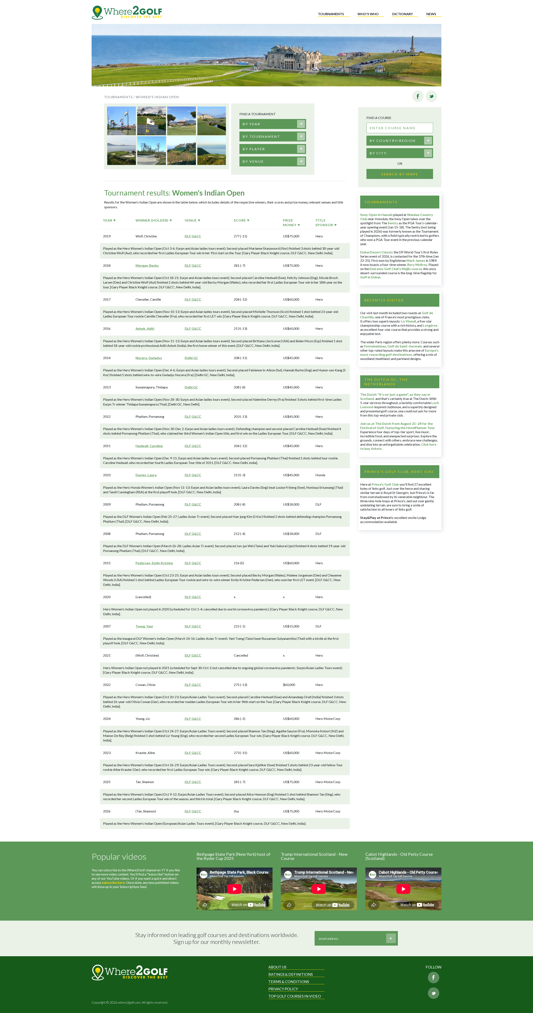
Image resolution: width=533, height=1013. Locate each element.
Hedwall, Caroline (149, 446)
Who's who (368, 14)
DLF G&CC (193, 236)
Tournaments (331, 14)
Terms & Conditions (288, 981)
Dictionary (402, 14)
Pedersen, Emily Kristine (154, 563)
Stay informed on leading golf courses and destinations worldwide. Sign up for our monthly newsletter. (216, 938)
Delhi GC (191, 358)
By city (378, 153)
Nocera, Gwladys (149, 358)
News (431, 14)
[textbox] (251, 124)
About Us (277, 967)
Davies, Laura (146, 475)
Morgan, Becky (147, 265)
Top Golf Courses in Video (294, 996)
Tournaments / (119, 97)
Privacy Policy (283, 989)
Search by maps (399, 174)
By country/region (393, 141)
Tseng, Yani (144, 626)
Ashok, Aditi (145, 328)
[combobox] (272, 124)
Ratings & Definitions (290, 974)
